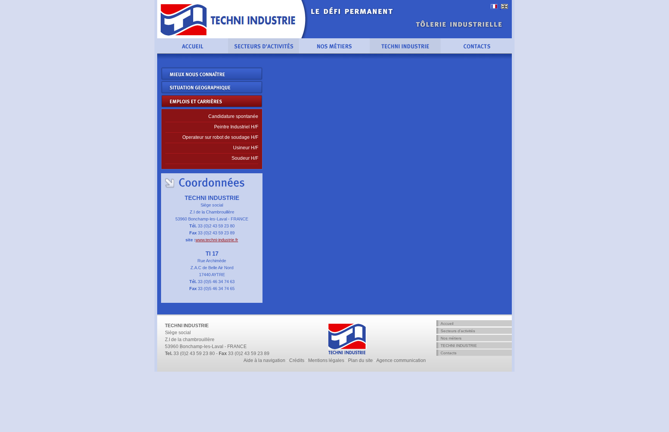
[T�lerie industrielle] (192, 52)
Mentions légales (326, 360)
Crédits (296, 360)
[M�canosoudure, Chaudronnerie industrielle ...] (334, 52)
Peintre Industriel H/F (236, 127)
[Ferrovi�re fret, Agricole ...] (263, 52)
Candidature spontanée (233, 116)
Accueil (447, 323)
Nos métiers (451, 338)
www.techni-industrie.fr (217, 239)
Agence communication (401, 360)
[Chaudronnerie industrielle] (496, 7)
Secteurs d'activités (458, 331)
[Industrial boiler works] (504, 7)
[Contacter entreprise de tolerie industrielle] (476, 52)
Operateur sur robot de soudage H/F (220, 137)
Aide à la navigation (264, 360)
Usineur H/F (245, 147)
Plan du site (360, 360)
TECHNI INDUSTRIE (459, 345)
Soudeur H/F (245, 158)
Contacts (448, 353)
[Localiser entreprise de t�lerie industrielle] (405, 52)
